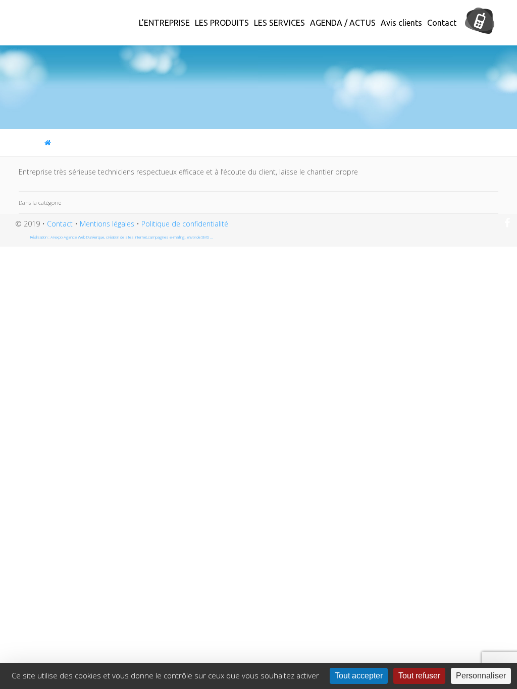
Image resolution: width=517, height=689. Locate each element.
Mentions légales (107, 223)
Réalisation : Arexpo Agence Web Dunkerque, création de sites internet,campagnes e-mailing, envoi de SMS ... (121, 237)
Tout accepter (359, 675)
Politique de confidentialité (184, 223)
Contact (60, 223)
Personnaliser (481, 675)
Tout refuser (419, 675)
